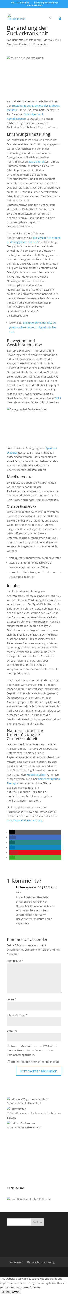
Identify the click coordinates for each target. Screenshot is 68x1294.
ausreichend (36, 161)
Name (11, 999)
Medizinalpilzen (36, 774)
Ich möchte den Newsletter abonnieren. (35, 1061)
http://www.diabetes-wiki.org (24, 820)
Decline (5, 1291)
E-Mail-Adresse (17, 1015)
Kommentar (15, 960)
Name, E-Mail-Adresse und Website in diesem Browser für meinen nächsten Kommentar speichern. (32, 1050)
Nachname (13, 1168)
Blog (9, 44)
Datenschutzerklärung (41, 1262)
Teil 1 (58, 398)
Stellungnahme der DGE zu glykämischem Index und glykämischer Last (32, 327)
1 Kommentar (39, 44)
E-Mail (12, 1152)
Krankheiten (20, 44)
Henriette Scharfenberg (26, 40)
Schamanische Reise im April (24, 1127)
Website (12, 1030)
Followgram (24, 887)
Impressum (16, 1262)
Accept (15, 1291)
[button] (12, 832)
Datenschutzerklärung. (21, 1180)
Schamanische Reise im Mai (24, 1103)
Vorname (12, 1160)
